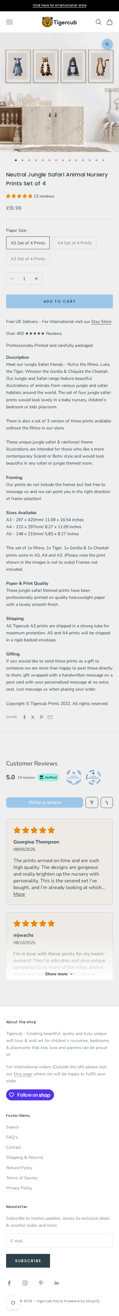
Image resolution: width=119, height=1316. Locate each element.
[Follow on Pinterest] (41, 1283)
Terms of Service (22, 1178)
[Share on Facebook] (24, 717)
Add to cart (59, 301)
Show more (56, 974)
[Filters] (91, 802)
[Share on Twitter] (33, 717)
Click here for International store (59, 5)
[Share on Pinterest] (41, 717)
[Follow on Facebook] (9, 1283)
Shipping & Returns (24, 1157)
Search (12, 1127)
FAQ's (12, 1137)
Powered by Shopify (81, 1301)
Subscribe (28, 1261)
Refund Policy (19, 1168)
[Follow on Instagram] (25, 1283)
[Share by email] (50, 717)
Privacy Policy (19, 1188)
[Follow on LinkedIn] (57, 1283)
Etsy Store (101, 321)
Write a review (44, 802)
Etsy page (23, 1074)
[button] (20, 196)
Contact (13, 1147)
